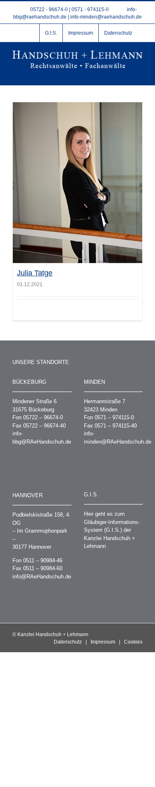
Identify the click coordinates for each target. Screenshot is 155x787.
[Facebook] (28, 33)
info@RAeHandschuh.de (41, 576)
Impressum (103, 642)
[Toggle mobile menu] (139, 72)
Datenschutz (68, 642)
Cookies (133, 642)
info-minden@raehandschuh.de (106, 17)
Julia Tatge (34, 273)
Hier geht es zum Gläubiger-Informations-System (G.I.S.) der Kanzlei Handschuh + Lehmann (112, 530)
